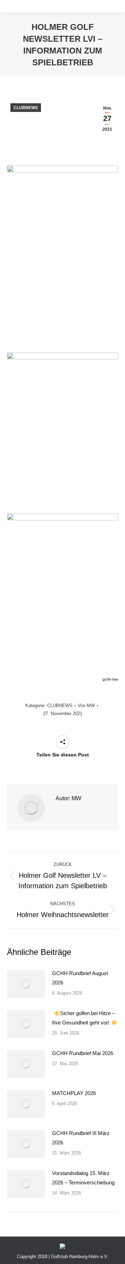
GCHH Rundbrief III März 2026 (81, 1137)
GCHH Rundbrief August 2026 (80, 978)
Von (86, 705)
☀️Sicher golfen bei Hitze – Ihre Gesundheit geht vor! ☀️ (84, 1018)
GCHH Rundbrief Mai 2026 (82, 1053)
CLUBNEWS (26, 107)
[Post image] (26, 984)
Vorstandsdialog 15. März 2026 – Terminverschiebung (83, 1177)
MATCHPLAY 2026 (74, 1093)
